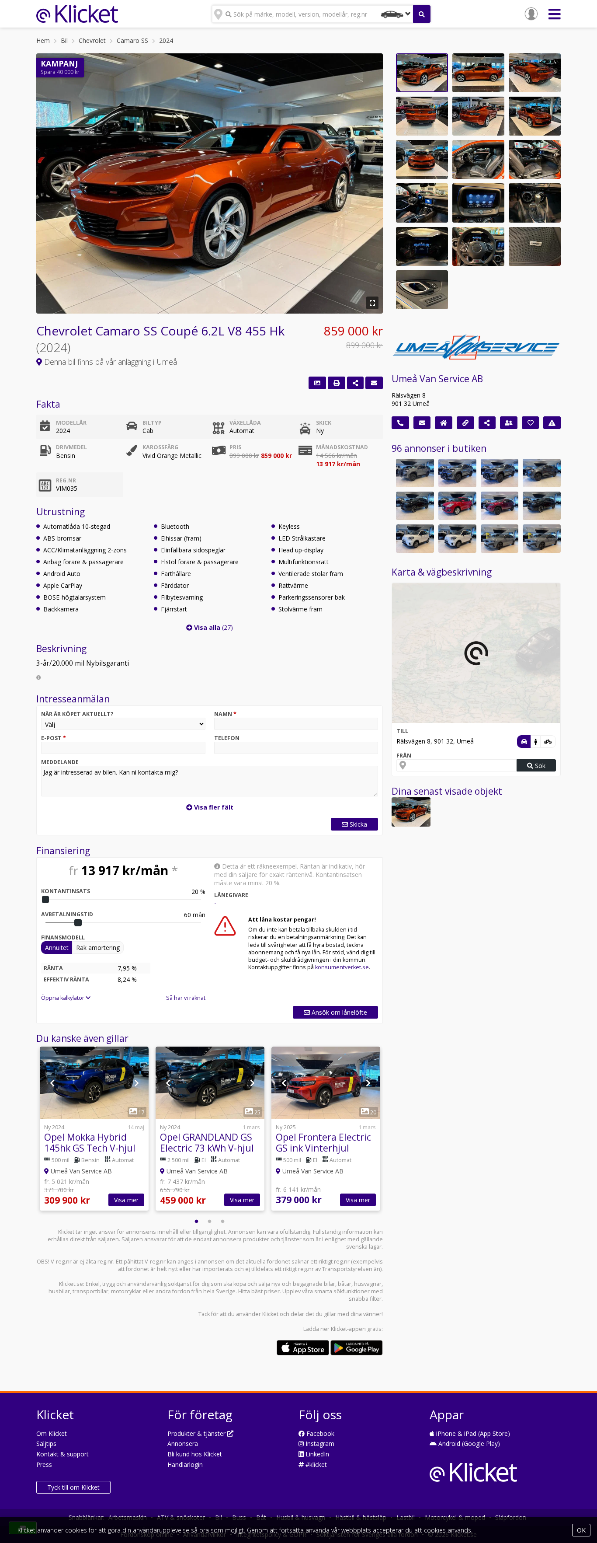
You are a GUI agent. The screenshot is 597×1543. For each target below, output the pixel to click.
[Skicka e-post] (422, 422)
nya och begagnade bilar (303, 1284)
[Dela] (355, 383)
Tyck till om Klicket (73, 1487)
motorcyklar (126, 1291)
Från (403, 755)
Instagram (319, 1443)
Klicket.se (71, 1284)
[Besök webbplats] (465, 422)
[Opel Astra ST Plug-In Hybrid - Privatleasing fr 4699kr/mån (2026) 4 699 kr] (542, 538)
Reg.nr (66, 480)
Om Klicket (51, 1433)
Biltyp (152, 422)
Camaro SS (132, 40)
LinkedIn (316, 1454)
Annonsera (182, 1443)
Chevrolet (92, 40)
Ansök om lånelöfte (338, 1012)
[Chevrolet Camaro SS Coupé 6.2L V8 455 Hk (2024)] (411, 812)
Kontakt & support (62, 1454)
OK (581, 1530)
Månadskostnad (342, 447)
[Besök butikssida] (443, 422)
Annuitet (57, 947)
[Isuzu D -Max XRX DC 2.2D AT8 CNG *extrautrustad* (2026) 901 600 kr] (542, 473)
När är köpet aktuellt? (77, 714)
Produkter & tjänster (197, 1433)
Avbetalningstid (67, 914)
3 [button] (223, 1221)
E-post (53, 738)
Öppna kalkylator (63, 998)
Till (402, 731)
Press (44, 1464)
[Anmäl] (552, 422)
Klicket (270, 1314)
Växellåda (245, 422)
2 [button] (209, 1221)
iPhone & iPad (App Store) (472, 1433)
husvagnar (368, 1284)
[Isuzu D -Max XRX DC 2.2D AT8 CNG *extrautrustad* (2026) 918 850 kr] (415, 473)
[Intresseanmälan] (374, 383)
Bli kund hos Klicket (194, 1454)
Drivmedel (71, 447)
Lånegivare (231, 895)
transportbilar (90, 1291)
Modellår (71, 422)
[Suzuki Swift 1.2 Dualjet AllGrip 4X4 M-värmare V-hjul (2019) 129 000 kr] (457, 506)
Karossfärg (160, 447)
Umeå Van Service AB (437, 379)
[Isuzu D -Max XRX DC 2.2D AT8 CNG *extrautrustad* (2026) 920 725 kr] (500, 473)
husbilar (59, 1291)
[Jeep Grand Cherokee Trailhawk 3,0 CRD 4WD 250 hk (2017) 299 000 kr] (500, 506)
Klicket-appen (348, 1329)
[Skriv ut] (336, 383)
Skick (323, 422)
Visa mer (126, 1200)
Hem (43, 40)
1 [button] (196, 1221)
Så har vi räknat (185, 998)
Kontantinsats (65, 891)
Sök (539, 765)
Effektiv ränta (66, 979)
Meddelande (60, 762)
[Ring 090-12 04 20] (400, 422)
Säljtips (46, 1443)
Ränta (53, 968)
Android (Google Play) (468, 1443)
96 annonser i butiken (439, 448)
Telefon (226, 738)
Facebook (319, 1433)
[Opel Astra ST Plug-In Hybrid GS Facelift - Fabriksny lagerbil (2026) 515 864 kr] (500, 538)
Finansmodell (63, 937)
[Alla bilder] (317, 383)
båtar (344, 1284)
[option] (94, 1129)
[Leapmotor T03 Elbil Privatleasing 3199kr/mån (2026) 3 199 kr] (415, 538)
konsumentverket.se (342, 967)
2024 (166, 40)
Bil (64, 40)
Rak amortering (98, 947)
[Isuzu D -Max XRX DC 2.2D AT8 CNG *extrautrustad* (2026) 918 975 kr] (457, 473)
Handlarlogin (185, 1464)
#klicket (315, 1464)
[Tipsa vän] (508, 422)
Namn (225, 714)
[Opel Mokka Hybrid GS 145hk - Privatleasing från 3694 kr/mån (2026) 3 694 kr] (542, 506)
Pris (235, 447)
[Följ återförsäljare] (530, 422)
